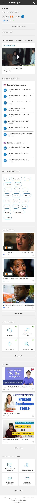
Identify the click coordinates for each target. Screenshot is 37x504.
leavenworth (19, 212)
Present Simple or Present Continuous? (15, 439)
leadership (16, 179)
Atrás (6, 8)
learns (7, 201)
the (14, 68)
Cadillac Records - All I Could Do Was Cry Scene (18, 252)
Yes (5, 71)
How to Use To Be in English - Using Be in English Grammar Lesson (18, 387)
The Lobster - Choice (9, 45)
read (11, 68)
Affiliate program (8, 498)
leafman (8, 184)
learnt (17, 201)
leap (25, 190)
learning (27, 195)
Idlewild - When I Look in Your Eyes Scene (16, 279)
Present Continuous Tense (11, 413)
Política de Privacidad (28, 498)
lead (6, 179)
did (9, 71)
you (8, 68)
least (15, 206)
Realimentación (22, 500)
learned (16, 195)
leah (16, 190)
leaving (7, 217)
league (18, 184)
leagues (7, 190)
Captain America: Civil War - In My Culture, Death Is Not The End (18, 305)
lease (25, 201)
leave (24, 206)
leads (27, 179)
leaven (7, 212)
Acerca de (13, 500)
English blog (17, 498)
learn (7, 195)
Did (5, 68)
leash (7, 206)
